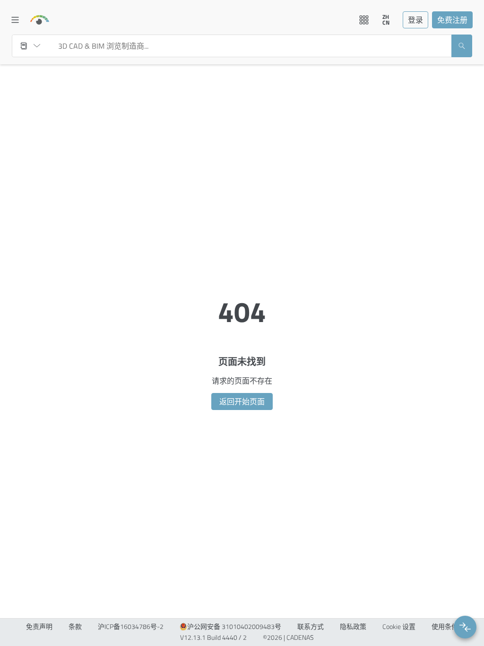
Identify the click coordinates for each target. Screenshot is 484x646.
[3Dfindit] (39, 20)
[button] (465, 627)
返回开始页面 (242, 401)
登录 (415, 20)
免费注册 (452, 20)
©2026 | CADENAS (288, 637)
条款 (75, 626)
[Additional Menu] (364, 20)
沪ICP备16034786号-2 (131, 626)
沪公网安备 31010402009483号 (234, 626)
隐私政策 (353, 626)
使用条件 (445, 626)
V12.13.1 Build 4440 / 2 (213, 637)
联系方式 (310, 626)
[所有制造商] (30, 46)
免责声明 (39, 626)
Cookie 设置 (398, 626)
